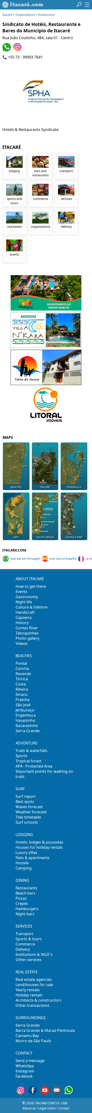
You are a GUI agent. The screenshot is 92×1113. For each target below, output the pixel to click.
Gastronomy (27, 596)
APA (16, 537)
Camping (24, 868)
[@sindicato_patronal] (18, 50)
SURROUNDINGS (31, 1017)
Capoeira (24, 617)
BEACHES (16, 487)
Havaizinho (25, 720)
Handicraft (25, 612)
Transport (24, 933)
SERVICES (24, 926)
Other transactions (33, 1005)
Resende (23, 673)
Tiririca (22, 678)
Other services (29, 959)
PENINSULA (74, 487)
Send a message (30, 1060)
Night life (24, 602)
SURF (20, 788)
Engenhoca (26, 715)
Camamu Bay (27, 1035)
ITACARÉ (45, 487)
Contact (63, 1108)
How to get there (31, 586)
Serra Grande (28, 730)
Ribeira (22, 689)
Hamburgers (27, 908)
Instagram (25, 1071)
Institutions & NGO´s (34, 954)
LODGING (24, 834)
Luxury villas (26, 852)
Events (21, 591)
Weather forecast (31, 812)
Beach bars (25, 893)
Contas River (27, 627)
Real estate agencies (34, 979)
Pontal (21, 663)
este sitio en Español (63, 559)
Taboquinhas (27, 633)
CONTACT (24, 1053)
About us (29, 1108)
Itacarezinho (27, 725)
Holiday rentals (29, 995)
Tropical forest (29, 761)
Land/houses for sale (34, 984)
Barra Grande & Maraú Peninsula (45, 1030)
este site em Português (25, 559)
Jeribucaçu (25, 710)
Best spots (25, 801)
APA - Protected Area (34, 766)
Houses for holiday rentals (39, 847)
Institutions (46, 15)
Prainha (22, 699)
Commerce (25, 944)
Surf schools (27, 822)
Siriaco (22, 694)
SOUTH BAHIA (45, 537)
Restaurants (26, 887)
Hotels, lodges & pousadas (39, 842)
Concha (22, 668)
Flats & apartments (33, 857)
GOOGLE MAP (74, 537)
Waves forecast (29, 806)
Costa (21, 684)
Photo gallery (27, 638)
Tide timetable (28, 817)
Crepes (22, 903)
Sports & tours (29, 938)
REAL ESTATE (27, 971)
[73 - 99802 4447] (7, 50)
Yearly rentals (28, 989)
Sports (21, 755)
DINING (22, 880)
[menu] (87, 4)
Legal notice (47, 1108)
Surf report (26, 796)
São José (23, 704)
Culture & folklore (31, 607)
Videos (22, 643)
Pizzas (21, 898)
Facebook (24, 1076)
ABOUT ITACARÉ (30, 578)
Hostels (22, 862)
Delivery (23, 949)
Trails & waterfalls (31, 750)
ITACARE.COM (14, 550)
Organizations (25, 15)
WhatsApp (25, 1065)
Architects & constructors (38, 1000)
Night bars (25, 913)
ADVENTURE (27, 743)
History (22, 622)
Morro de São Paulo (33, 1040)
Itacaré (7, 15)
